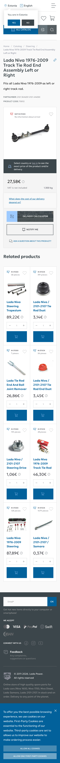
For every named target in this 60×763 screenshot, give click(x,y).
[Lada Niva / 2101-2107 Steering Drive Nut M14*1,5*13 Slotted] (17, 446)
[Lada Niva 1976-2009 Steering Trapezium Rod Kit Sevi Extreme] (17, 525)
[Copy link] (54, 60)
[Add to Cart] (17, 336)
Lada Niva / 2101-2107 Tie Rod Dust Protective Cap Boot (42, 306)
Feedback (16, 651)
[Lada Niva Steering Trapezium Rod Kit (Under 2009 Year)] (17, 289)
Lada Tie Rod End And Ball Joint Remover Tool (17, 385)
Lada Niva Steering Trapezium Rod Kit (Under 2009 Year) (15, 306)
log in (35, 163)
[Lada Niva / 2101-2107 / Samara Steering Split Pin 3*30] (43, 525)
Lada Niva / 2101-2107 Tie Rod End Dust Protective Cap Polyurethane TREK (42, 385)
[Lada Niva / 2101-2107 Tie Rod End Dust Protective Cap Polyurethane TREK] (43, 367)
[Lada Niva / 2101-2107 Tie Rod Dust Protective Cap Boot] (43, 289)
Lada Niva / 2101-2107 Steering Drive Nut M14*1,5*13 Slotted (16, 464)
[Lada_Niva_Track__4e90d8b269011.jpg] (30, 133)
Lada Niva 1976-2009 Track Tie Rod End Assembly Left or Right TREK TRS (43, 464)
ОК (52, 601)
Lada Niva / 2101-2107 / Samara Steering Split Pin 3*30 (42, 542)
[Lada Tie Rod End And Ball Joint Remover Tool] (17, 367)
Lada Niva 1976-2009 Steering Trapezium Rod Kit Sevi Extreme (15, 542)
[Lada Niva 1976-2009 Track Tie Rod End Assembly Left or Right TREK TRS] (43, 446)
